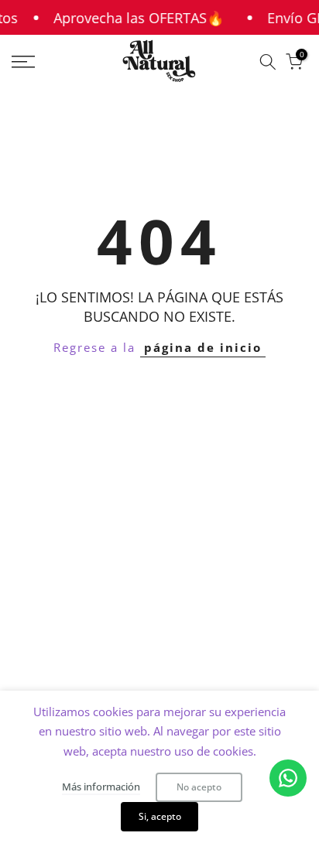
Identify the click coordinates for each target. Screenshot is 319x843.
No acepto (199, 787)
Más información (101, 787)
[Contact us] (288, 778)
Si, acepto (160, 816)
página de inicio (203, 347)
